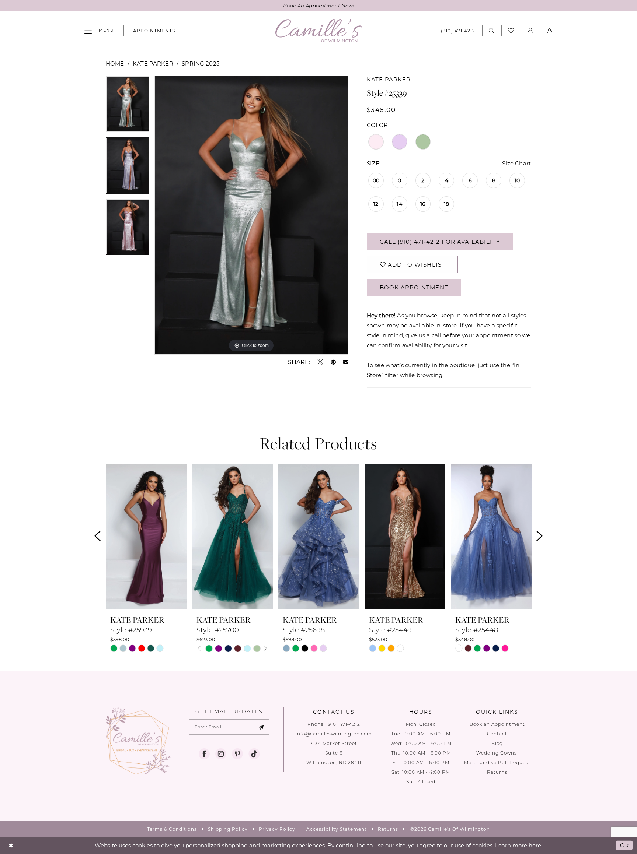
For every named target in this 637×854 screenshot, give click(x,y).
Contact (497, 734)
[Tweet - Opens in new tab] (320, 362)
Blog (497, 743)
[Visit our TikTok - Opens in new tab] (254, 753)
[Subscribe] (261, 727)
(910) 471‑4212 (343, 724)
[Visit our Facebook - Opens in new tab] (204, 753)
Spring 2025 (200, 63)
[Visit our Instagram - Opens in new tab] (220, 753)
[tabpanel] (127, 106)
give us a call (423, 335)
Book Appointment (414, 287)
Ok (624, 845)
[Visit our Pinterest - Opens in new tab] (237, 753)
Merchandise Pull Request (497, 762)
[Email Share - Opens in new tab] (345, 362)
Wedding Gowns (497, 753)
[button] (99, 30)
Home (115, 63)
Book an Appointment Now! (318, 5)
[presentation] (146, 536)
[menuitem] (99, 30)
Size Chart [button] (516, 163)
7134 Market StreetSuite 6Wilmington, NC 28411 (333, 753)
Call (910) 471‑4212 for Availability (440, 241)
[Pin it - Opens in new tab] (333, 362)
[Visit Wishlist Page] (511, 30)
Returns (497, 772)
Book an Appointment (497, 724)
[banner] (318, 30)
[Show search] (491, 30)
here (535, 845)
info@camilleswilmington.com (334, 734)
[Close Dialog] (10, 845)
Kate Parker (153, 63)
